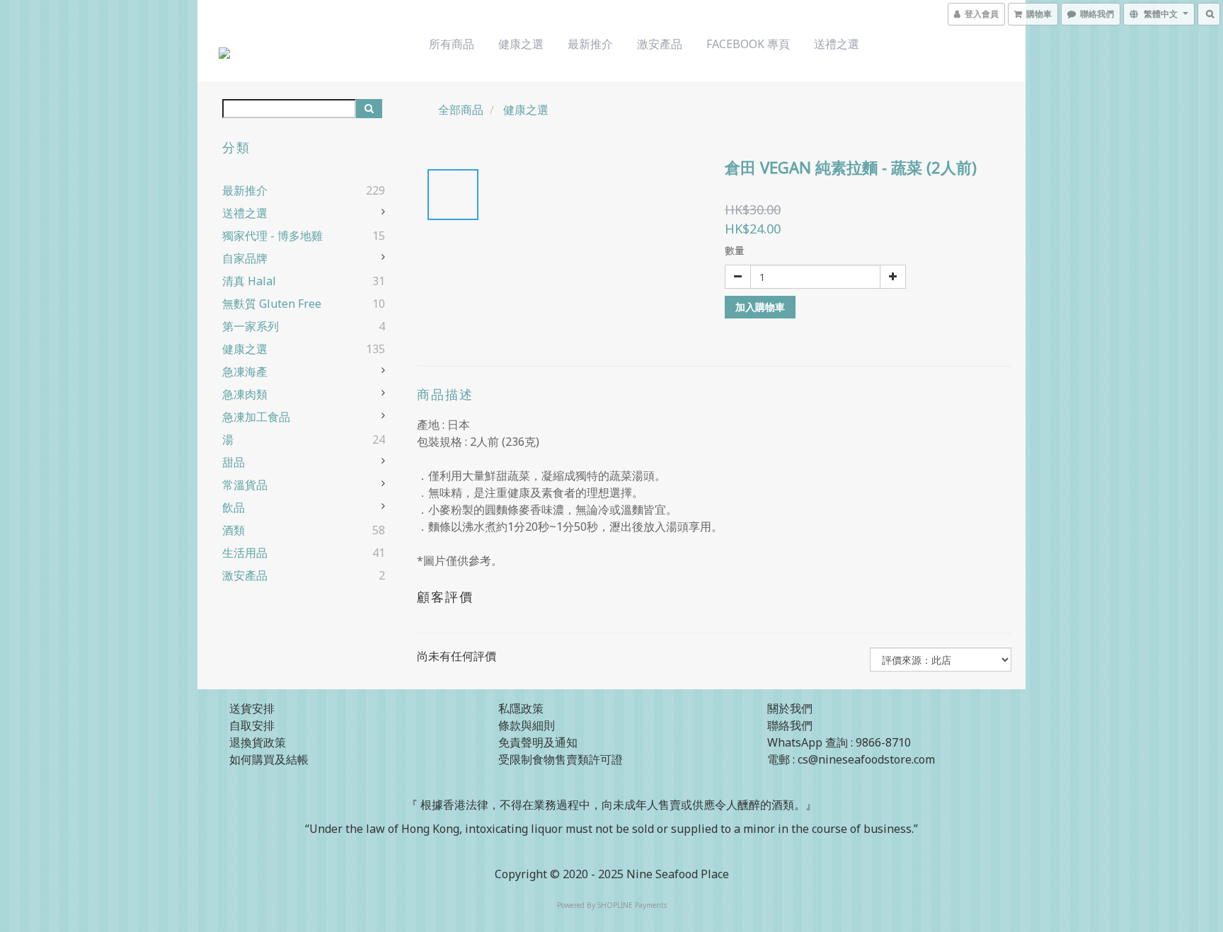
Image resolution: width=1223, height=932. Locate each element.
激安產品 (659, 44)
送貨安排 (252, 708)
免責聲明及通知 (538, 742)
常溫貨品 (245, 485)
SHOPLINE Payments (632, 905)
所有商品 (451, 44)
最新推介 (590, 44)
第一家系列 (250, 326)
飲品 (233, 507)
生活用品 (245, 552)
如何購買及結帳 (269, 759)
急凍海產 (245, 371)
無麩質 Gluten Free (271, 303)
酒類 (233, 530)
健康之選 (521, 44)
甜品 (233, 462)
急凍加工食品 (256, 417)
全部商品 (460, 109)
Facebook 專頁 (748, 44)
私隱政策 (521, 708)
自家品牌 (245, 258)
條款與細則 (526, 725)
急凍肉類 (245, 394)
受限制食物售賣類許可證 (560, 759)
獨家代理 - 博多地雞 (272, 235)
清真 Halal (249, 281)
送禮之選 (836, 44)
